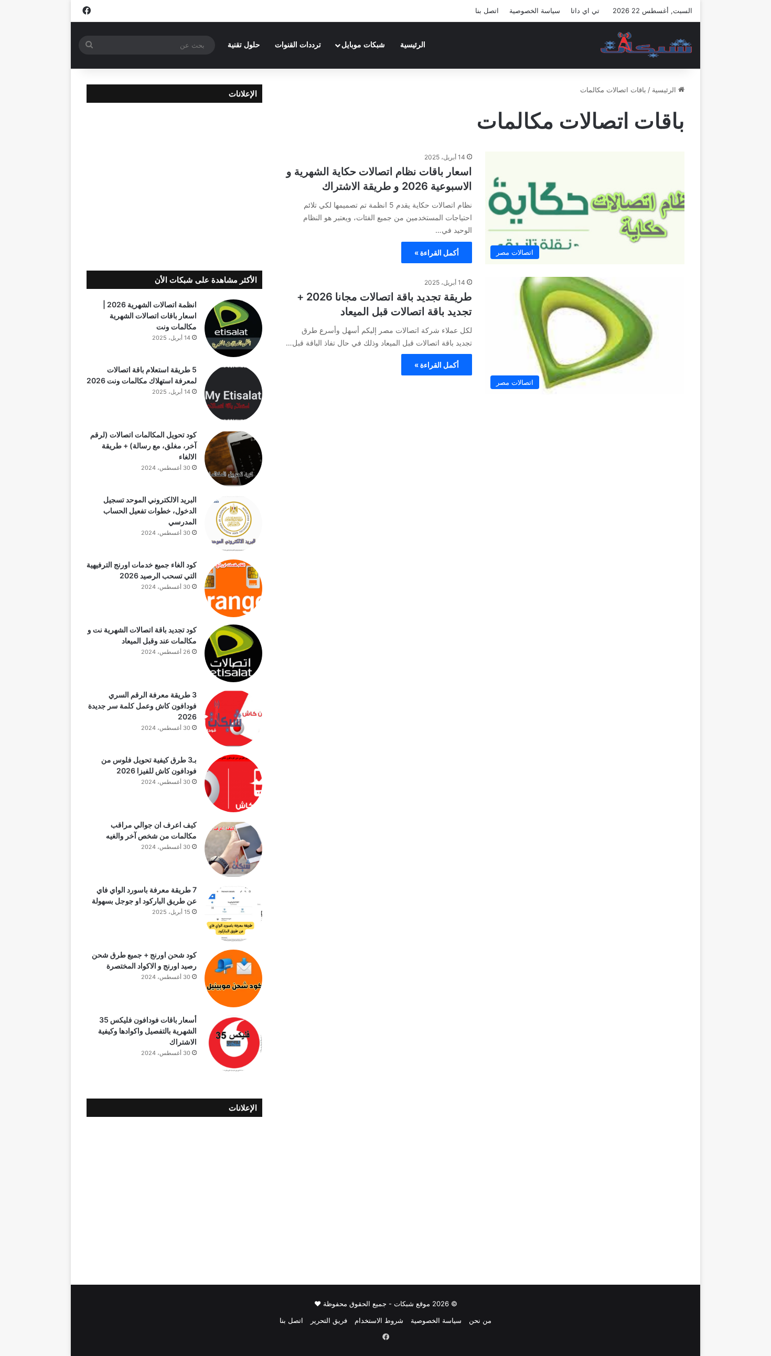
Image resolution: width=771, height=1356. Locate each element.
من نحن (480, 1320)
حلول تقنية (244, 45)
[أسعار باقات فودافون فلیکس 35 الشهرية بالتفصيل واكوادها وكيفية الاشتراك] (233, 1043)
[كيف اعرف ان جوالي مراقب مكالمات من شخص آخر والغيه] (233, 848)
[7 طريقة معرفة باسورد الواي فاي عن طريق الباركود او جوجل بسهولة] (233, 913)
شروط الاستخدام (379, 1320)
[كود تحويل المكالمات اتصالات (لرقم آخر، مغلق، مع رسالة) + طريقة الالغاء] (233, 458)
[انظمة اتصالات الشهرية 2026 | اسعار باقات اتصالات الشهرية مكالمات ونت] (233, 328)
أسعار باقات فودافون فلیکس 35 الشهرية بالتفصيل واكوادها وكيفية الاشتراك (147, 1030)
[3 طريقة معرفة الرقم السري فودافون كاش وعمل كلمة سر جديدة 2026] (233, 718)
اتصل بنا (487, 10)
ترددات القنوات (298, 45)
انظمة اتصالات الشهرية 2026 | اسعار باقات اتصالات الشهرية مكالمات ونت (150, 315)
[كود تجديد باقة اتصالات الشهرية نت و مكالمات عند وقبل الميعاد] (233, 653)
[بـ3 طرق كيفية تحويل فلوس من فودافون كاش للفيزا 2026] (233, 783)
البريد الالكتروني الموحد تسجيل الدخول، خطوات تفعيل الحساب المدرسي (150, 510)
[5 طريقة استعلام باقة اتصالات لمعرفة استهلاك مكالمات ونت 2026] (233, 393)
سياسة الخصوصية (534, 10)
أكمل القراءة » (436, 252)
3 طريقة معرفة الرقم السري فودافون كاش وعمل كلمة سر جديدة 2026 (142, 705)
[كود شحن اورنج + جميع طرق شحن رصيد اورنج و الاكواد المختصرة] (233, 978)
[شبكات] (646, 45)
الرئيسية (412, 45)
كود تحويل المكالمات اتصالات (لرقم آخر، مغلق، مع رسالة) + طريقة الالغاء (143, 445)
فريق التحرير (328, 1320)
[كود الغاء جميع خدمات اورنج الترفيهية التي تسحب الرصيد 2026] (233, 588)
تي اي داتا (585, 10)
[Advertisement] (174, 178)
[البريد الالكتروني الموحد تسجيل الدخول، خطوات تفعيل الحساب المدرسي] (233, 523)
